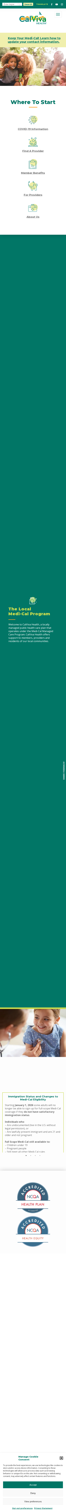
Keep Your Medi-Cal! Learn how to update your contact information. (34, 40)
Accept (33, 1485)
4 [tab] (39, 1155)
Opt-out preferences (22, 1508)
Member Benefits (33, 172)
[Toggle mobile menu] (58, 14)
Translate (42, 4)
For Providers (33, 194)
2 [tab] (30, 1155)
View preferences (33, 1501)
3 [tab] (35, 1155)
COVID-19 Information (33, 129)
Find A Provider (33, 150)
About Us (33, 216)
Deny (33, 1493)
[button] (61, 1458)
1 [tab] (26, 1155)
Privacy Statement (43, 1508)
